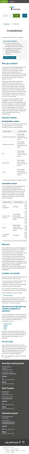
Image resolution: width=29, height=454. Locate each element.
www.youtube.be (7, 295)
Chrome (5, 325)
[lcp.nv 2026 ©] (13, 452)
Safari (5, 328)
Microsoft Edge (7, 323)
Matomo (22, 248)
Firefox (5, 327)
